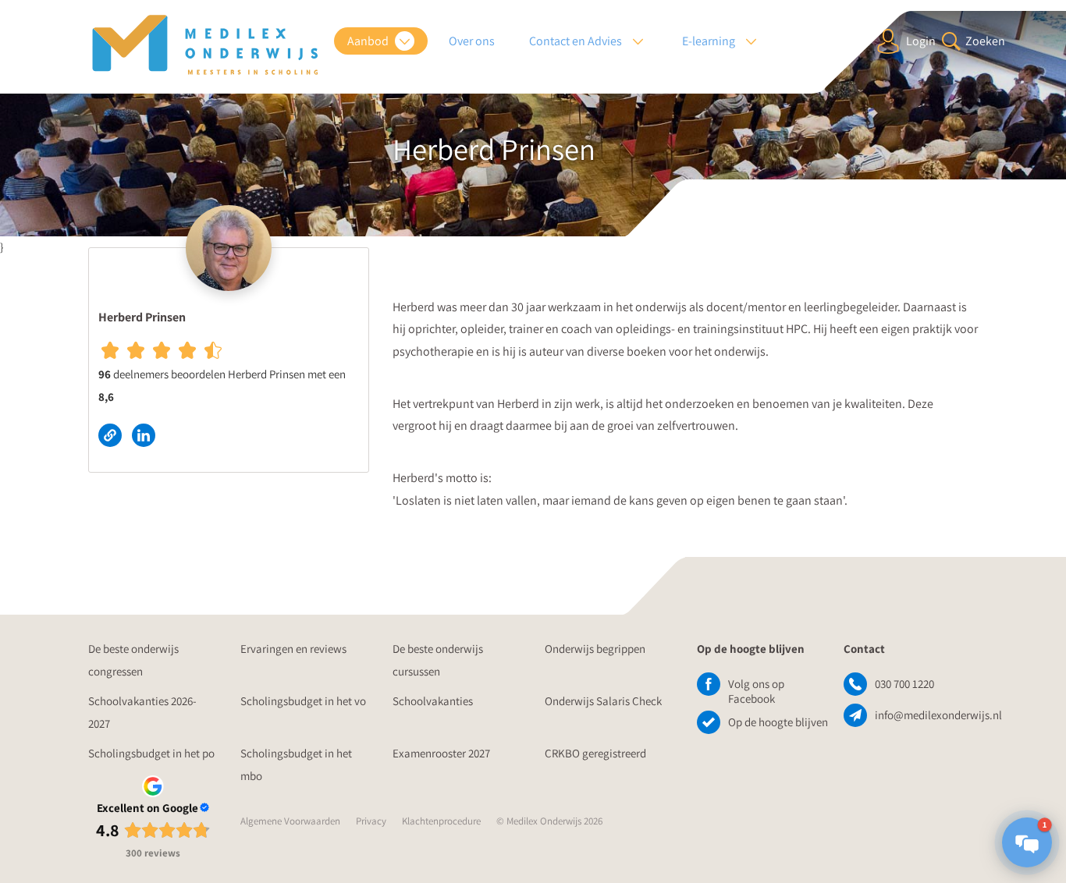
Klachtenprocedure (441, 821)
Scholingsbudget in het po (151, 753)
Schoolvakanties (433, 700)
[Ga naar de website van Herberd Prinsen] (115, 434)
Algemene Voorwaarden (290, 821)
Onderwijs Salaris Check (603, 700)
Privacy (371, 821)
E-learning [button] (709, 41)
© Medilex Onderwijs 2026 (549, 821)
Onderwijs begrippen (595, 648)
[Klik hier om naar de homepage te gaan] (205, 45)
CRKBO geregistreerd (595, 753)
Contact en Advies (576, 41)
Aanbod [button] (369, 41)
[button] (1027, 842)
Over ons (472, 41)
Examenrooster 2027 (441, 753)
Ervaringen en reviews (293, 648)
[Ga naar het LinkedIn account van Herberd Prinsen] (147, 434)
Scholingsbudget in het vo (303, 700)
